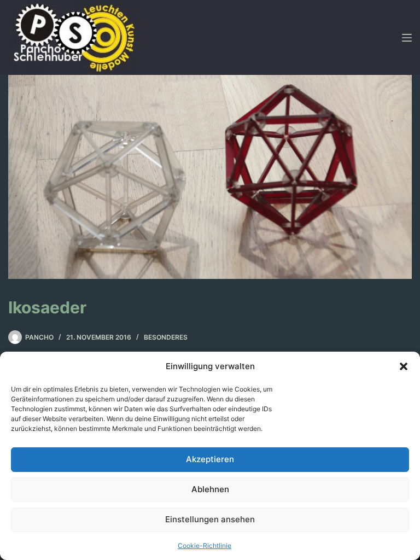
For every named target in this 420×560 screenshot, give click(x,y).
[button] (403, 366)
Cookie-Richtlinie (204, 545)
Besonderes (166, 337)
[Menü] (407, 38)
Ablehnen (210, 489)
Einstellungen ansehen (210, 519)
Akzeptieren (210, 459)
